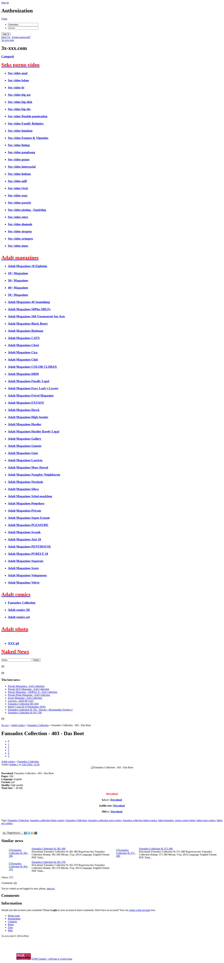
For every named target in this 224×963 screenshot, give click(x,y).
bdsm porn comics (206, 820)
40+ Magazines (18, 287)
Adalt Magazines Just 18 (24, 539)
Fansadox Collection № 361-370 (48, 862)
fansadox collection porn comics (105, 820)
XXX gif (13, 643)
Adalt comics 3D (19, 610)
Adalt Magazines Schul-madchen (30, 496)
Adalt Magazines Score (23, 568)
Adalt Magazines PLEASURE (28, 525)
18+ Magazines (18, 273)
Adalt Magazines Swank (24, 532)
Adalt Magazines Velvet (23, 582)
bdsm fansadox (166, 820)
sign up (50, 888)
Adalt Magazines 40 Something (29, 302)
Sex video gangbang (21, 152)
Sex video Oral (18, 188)
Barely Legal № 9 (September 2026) (27, 706)
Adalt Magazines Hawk (24, 410)
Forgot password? (21, 37)
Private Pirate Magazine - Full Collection (29, 695)
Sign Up (6, 37)
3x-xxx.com (7, 40)
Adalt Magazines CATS (24, 338)
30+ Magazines (18, 280)
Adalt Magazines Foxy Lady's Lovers (33, 388)
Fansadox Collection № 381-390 (48, 848)
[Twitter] (29, 833)
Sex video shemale (20, 224)
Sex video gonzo (19, 159)
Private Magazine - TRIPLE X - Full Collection (32, 692)
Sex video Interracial (22, 166)
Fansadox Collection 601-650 (23, 703)
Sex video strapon (20, 231)
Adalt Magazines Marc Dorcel (28, 467)
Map (10, 930)
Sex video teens (18, 245)
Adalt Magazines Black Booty (28, 323)
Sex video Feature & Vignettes (28, 138)
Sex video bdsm (18, 80)
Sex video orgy (18, 195)
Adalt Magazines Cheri (23, 345)
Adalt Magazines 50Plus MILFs (29, 309)
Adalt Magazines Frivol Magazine (30, 395)
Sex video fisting (19, 145)
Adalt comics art (19, 617)
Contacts (12, 921)
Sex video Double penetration (27, 116)
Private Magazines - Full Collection (26, 686)
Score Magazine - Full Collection (25, 698)
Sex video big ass (19, 94)
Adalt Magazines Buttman (25, 330)
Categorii (7, 56)
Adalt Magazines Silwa (23, 489)
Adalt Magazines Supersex (25, 561)
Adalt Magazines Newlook (25, 482)
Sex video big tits (19, 109)
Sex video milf (17, 181)
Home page (14, 915)
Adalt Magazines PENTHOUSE (29, 546)
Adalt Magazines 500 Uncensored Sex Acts (36, 316)
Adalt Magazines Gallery (24, 438)
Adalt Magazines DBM (23, 374)
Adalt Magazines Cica (22, 352)
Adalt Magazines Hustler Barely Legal (33, 431)
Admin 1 (13, 764)
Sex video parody (19, 202)
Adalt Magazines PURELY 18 (28, 553)
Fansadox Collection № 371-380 (156, 848)
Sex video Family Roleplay (26, 123)
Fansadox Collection (21, 602)
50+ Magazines (18, 295)
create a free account (139, 910)
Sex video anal (17, 73)
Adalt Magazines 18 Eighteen (27, 266)
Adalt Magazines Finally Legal (28, 381)
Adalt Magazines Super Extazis (29, 518)
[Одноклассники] (32, 833)
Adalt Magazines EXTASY (26, 402)
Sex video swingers (20, 238)
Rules (11, 924)
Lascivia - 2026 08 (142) (20, 700)
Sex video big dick (20, 102)
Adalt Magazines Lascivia (25, 460)
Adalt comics (8, 761)
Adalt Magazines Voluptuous (27, 575)
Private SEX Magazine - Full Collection (28, 689)
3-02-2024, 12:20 (30, 764)
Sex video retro (18, 217)
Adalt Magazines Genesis (24, 446)
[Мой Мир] (36, 833)
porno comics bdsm (185, 820)
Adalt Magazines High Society (28, 417)
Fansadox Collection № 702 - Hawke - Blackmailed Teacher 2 (40, 709)
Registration (14, 918)
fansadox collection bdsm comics (47, 820)
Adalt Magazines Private (24, 510)
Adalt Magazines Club (23, 359)
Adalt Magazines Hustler (24, 424)
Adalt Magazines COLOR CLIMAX (32, 366)
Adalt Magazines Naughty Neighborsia (34, 474)
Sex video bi (16, 87)
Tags (10, 927)
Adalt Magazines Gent (23, 453)
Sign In (5, 2)
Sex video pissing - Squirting (27, 210)
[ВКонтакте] (25, 833)
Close (4, 18)
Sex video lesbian (19, 174)
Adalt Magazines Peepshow (26, 503)
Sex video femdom (20, 130)
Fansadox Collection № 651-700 (25, 712)
